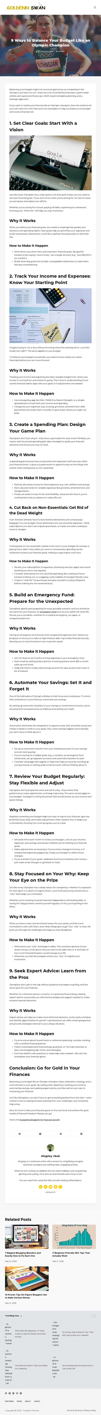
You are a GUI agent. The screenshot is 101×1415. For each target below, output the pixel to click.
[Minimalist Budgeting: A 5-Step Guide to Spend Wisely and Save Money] (8, 1334)
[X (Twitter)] (40, 1134)
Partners (9, 1401)
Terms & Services (74, 1410)
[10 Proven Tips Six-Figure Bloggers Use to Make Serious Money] (27, 1278)
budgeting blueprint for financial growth (40, 1120)
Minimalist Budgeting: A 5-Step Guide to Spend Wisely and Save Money (30, 1334)
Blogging (60, 51)
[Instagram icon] (55, 1187)
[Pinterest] (61, 1134)
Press (19, 1401)
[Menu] (95, 7)
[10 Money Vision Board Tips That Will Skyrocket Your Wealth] (56, 1334)
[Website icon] (45, 1187)
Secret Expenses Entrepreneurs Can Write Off (77, 1367)
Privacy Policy (90, 1410)
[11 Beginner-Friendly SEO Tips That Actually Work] (74, 1237)
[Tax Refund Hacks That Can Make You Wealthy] (8, 1367)
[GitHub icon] (60, 1187)
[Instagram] (13, 1393)
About (28, 1401)
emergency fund (48, 612)
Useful (37, 1401)
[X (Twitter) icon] (50, 1187)
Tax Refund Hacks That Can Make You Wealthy (31, 1367)
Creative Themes (31, 1410)
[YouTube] (21, 1393)
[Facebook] (19, 1134)
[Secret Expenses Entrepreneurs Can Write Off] (56, 1367)
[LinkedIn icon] (40, 1187)
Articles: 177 (50, 1192)
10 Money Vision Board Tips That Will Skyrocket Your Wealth (77, 1333)
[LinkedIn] (81, 1134)
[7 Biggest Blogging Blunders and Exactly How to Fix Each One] (27, 1237)
